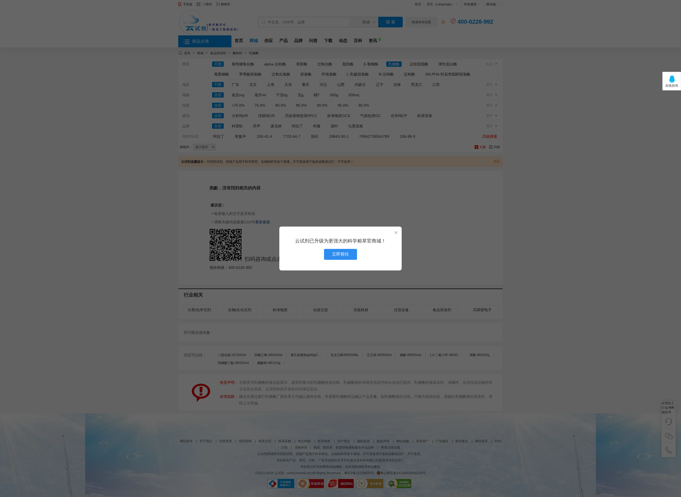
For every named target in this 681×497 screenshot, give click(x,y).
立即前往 (340, 254)
